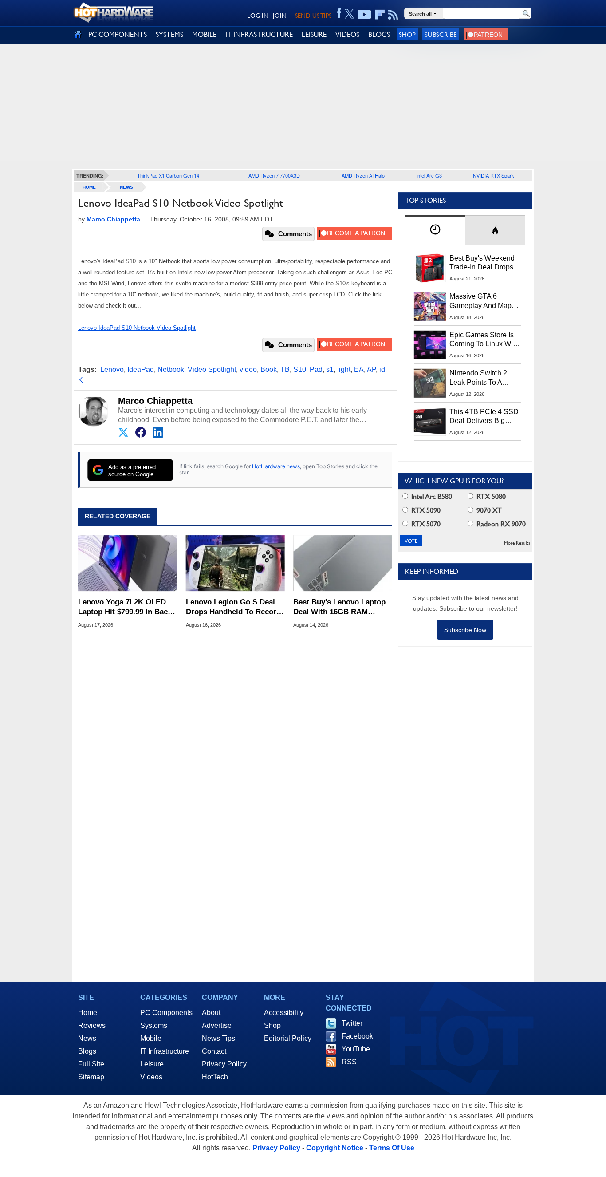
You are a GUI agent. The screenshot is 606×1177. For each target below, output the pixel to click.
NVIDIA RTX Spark (493, 175)
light (343, 369)
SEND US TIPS (313, 15)
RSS (349, 1062)
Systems (153, 1025)
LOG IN (257, 15)
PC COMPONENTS (117, 34)
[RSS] (393, 14)
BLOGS (379, 34)
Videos (151, 1077)
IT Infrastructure (164, 1051)
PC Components (166, 1012)
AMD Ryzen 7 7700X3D (274, 175)
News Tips (218, 1038)
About (211, 1012)
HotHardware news (276, 466)
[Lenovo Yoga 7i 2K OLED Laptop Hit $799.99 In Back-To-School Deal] (127, 563)
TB (285, 369)
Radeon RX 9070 (500, 524)
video (248, 369)
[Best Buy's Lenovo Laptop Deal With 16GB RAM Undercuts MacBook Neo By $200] (342, 563)
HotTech (215, 1077)
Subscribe (441, 34)
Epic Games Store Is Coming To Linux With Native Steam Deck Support (484, 340)
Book (268, 369)
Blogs (87, 1051)
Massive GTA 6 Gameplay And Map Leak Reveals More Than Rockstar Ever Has (480, 301)
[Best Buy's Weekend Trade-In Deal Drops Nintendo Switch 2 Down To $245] (430, 268)
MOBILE (204, 34)
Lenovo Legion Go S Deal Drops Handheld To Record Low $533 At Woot (233, 607)
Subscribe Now (465, 629)
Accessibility (283, 1012)
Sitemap (91, 1077)
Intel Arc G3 (429, 175)
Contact (214, 1051)
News (126, 187)
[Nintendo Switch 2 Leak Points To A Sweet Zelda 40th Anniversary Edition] (430, 383)
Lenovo (112, 369)
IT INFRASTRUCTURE (259, 34)
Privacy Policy (224, 1064)
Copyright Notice (334, 1148)
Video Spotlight (212, 369)
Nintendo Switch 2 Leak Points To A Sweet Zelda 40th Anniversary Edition (480, 378)
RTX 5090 (425, 510)
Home (87, 1012)
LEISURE (314, 34)
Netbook (170, 369)
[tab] (435, 230)
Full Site (91, 1064)
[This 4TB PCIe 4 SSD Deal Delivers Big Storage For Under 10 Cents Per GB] (430, 421)
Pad (316, 369)
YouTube (356, 1049)
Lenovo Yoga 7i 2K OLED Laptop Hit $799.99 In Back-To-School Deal (126, 607)
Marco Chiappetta (155, 401)
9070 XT (488, 510)
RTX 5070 (425, 524)
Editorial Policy (287, 1038)
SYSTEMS (169, 34)
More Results (517, 543)
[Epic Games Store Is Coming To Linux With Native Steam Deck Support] (430, 345)
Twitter (352, 1023)
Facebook (357, 1036)
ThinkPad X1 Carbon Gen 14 (168, 175)
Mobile (150, 1038)
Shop (407, 34)
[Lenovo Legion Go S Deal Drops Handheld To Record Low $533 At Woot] (235, 563)
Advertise (217, 1025)
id (382, 369)
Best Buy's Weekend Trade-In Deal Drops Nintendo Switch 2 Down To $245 (482, 263)
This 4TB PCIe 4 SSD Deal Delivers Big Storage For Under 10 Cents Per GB (484, 417)
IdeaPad (140, 369)
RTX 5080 (490, 496)
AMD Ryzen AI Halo (363, 175)
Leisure (152, 1064)
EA (359, 369)
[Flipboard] (380, 14)
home (89, 187)
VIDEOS (347, 34)
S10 (299, 369)
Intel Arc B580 (430, 496)
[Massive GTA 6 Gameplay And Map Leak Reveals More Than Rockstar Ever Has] (430, 306)
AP (371, 369)
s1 (330, 369)
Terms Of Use (391, 1148)
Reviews (92, 1025)
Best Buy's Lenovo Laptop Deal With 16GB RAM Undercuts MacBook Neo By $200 (342, 607)
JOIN (280, 15)
